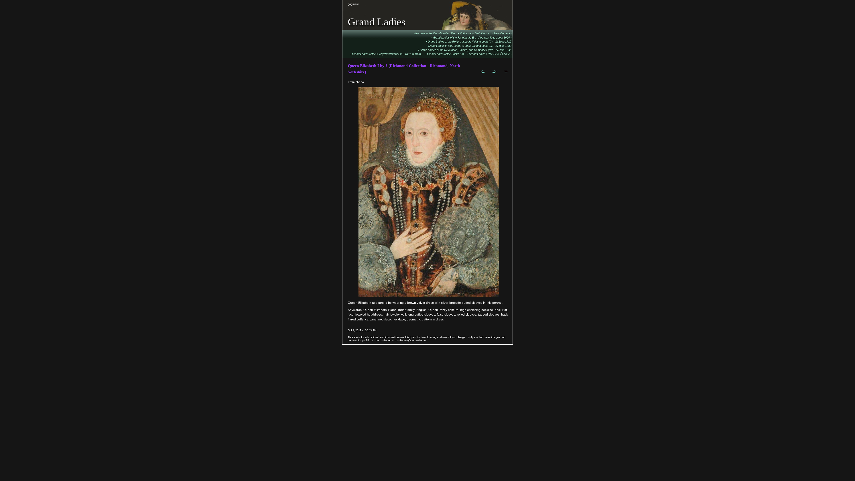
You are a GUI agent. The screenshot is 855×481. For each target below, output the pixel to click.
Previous (483, 71)
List (505, 71)
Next (494, 71)
